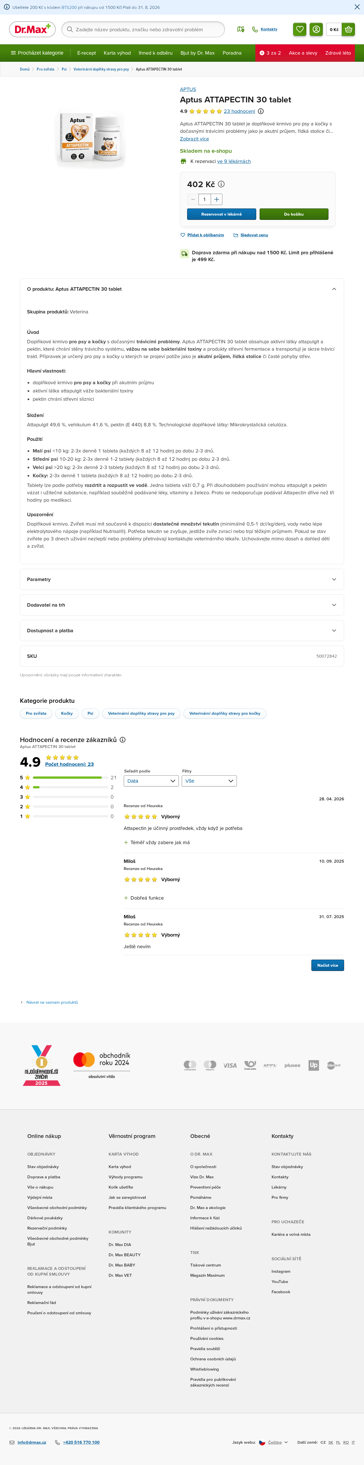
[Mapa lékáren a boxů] (240, 29)
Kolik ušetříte (121, 1187)
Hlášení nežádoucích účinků (216, 1228)
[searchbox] (143, 29)
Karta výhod (117, 53)
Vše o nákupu (40, 1187)
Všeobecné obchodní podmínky (57, 1207)
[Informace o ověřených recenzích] (260, 111)
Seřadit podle (137, 770)
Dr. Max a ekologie (208, 1207)
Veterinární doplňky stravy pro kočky (224, 713)
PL (338, 1442)
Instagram (281, 1271)
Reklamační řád (41, 1302)
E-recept (86, 53)
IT (353, 1442)
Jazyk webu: (244, 1442)
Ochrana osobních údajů (213, 1358)
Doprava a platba (43, 1176)
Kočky (67, 713)
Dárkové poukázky (45, 1217)
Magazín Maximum (207, 1275)
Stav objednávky (43, 1166)
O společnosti (203, 1166)
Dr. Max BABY (122, 1264)
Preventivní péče (205, 1187)
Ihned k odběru (156, 53)
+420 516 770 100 (81, 1442)
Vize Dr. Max (202, 1176)
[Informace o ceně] (221, 184)
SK (330, 1442)
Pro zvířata (36, 713)
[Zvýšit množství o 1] (216, 199)
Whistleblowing (204, 1369)
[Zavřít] (357, 7)
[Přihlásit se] (316, 29)
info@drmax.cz (32, 1442)
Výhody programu (125, 1176)
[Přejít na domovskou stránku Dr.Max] (32, 29)
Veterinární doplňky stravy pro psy (141, 713)
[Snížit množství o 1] (192, 199)
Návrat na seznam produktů (52, 1002)
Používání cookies (207, 1338)
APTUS (188, 89)
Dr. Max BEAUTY (124, 1254)
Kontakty (280, 1176)
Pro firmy (280, 1197)
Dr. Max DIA (120, 1244)
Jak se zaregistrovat (127, 1197)
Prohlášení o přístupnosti (213, 1328)
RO (346, 1442)
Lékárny (279, 1187)
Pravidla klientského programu (137, 1207)
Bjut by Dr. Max (198, 53)
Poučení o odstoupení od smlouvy (59, 1312)
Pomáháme (200, 1197)
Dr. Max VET (120, 1275)
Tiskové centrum (205, 1264)
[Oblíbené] (299, 29)
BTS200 (69, 7)
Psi (90, 713)
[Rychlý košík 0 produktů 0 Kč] (348, 29)
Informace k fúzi (205, 1217)
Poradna (232, 53)
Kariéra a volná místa (291, 1234)
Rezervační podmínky (47, 1228)
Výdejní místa (39, 1197)
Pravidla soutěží (205, 1348)
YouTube (280, 1281)
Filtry (187, 770)
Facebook (281, 1291)
